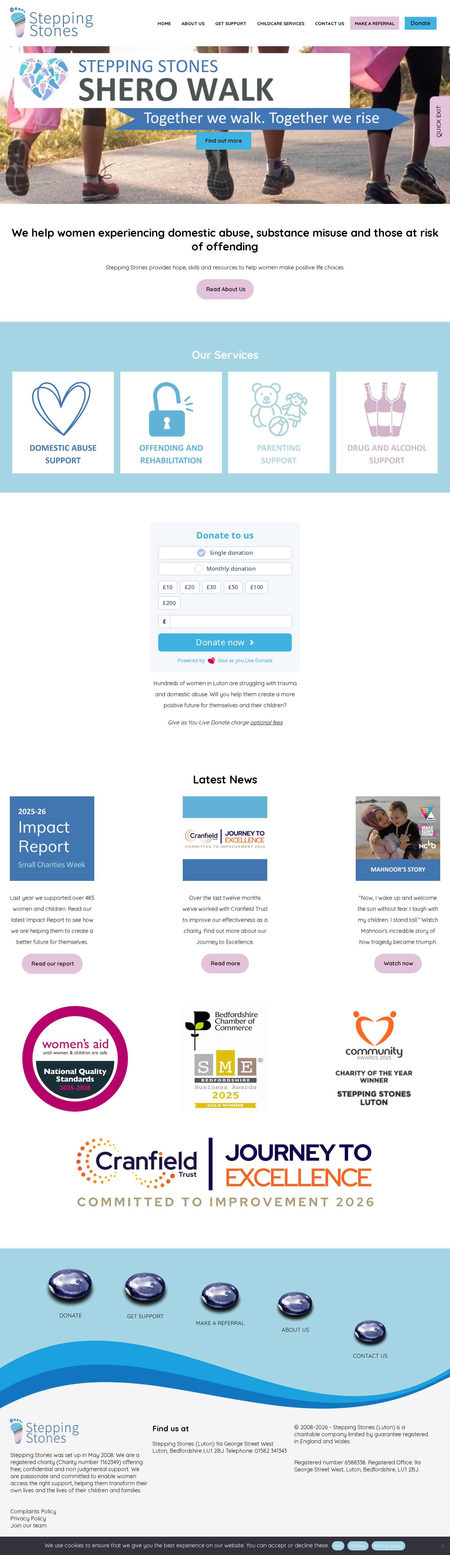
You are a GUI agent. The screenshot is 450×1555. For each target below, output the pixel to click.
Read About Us (226, 289)
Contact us (329, 23)
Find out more (223, 140)
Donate (420, 23)
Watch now (398, 963)
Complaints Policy (33, 1511)
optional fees (266, 722)
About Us (193, 23)
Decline (358, 1545)
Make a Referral (375, 23)
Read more (225, 963)
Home (164, 23)
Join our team (28, 1525)
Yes (338, 1545)
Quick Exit (438, 121)
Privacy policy (389, 1545)
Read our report (53, 963)
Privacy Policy (28, 1518)
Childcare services (280, 23)
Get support (230, 23)
